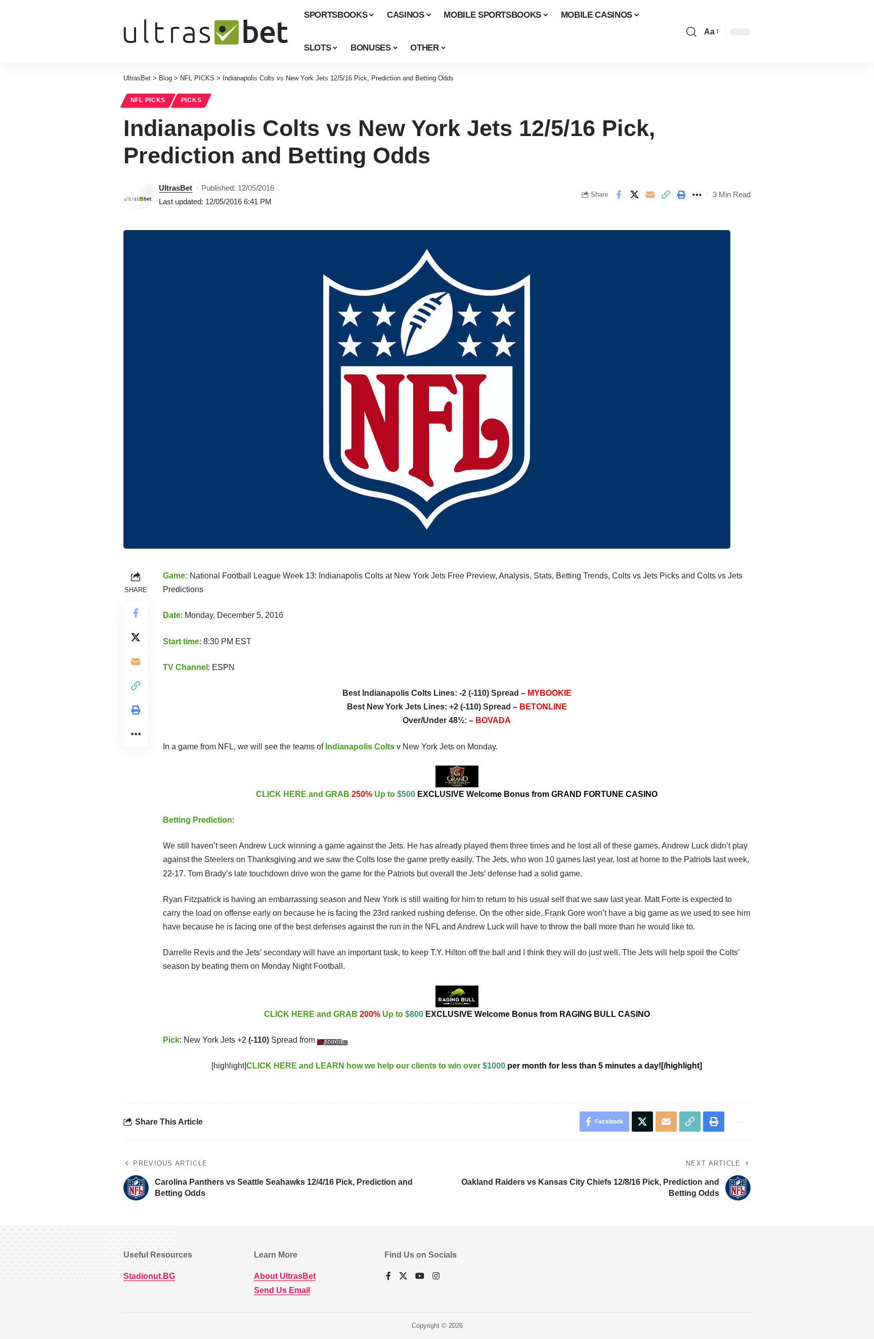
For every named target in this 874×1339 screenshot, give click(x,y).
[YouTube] (420, 1276)
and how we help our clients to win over (474, 1065)
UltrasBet (175, 188)
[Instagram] (436, 1276)
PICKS (191, 100)
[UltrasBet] (205, 31)
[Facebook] (388, 1276)
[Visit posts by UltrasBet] (138, 195)
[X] (403, 1276)
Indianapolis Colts (360, 746)
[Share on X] (634, 195)
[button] (691, 31)
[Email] (650, 195)
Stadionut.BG (149, 1276)
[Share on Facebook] (618, 195)
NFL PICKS (147, 100)
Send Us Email (282, 1290)
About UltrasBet (285, 1276)
